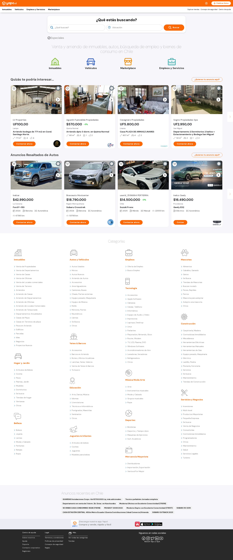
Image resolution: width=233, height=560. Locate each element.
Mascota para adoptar (193, 298)
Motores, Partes (79, 310)
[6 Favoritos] (67, 88)
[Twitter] (152, 538)
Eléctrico (187, 358)
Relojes (19, 450)
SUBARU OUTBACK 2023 (162, 512)
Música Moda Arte (135, 379)
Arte (129, 386)
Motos (75, 270)
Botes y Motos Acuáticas (83, 358)
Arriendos (20, 290)
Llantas (75, 317)
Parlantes (131, 330)
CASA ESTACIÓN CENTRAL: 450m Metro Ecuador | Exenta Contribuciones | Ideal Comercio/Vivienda (105, 512)
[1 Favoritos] (121, 88)
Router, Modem (134, 338)
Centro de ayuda (225, 9)
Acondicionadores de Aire (139, 350)
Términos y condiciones (54, 538)
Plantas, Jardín (22, 381)
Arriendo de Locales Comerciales (30, 306)
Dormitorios (21, 389)
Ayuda (24, 541)
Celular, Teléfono (134, 307)
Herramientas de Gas (192, 350)
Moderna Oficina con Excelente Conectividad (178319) (142, 503)
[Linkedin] (157, 538)
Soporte (25, 544)
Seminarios (76, 414)
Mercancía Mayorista (136, 456)
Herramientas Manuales (193, 346)
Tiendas (71, 541)
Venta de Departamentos (27, 270)
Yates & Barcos (78, 343)
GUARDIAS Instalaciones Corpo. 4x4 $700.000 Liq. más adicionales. (92, 499)
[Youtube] (161, 538)
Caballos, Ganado (191, 270)
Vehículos (19, 9)
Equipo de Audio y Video (138, 315)
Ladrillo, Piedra (189, 362)
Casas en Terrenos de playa (28, 321)
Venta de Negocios (191, 426)
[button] (58, 100)
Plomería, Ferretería (191, 366)
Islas (18, 337)
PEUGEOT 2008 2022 (113, 508)
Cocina (19, 374)
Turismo (186, 457)
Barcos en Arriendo (80, 354)
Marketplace (54, 9)
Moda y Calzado (23, 442)
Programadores (190, 438)
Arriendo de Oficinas (25, 302)
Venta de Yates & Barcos (83, 366)
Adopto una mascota (192, 302)
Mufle (74, 306)
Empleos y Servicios (36, 9)
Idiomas (75, 398)
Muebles (19, 385)
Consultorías (188, 430)
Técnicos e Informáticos (82, 406)
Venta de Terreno (24, 286)
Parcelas (20, 333)
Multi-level (187, 410)
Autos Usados (78, 266)
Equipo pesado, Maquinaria (84, 298)
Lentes (19, 438)
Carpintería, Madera (192, 330)
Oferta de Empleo (135, 266)
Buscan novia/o (189, 286)
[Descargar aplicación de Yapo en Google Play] (156, 524)
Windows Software (135, 346)
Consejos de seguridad (209, 9)
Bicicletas (131, 427)
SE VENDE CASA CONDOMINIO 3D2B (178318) (81, 508)
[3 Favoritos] (67, 164)
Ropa (18, 453)
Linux (129, 326)
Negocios (20, 341)
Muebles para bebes (81, 454)
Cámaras (131, 303)
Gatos (186, 274)
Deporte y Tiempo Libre (138, 431)
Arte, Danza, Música (80, 394)
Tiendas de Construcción (194, 381)
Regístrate (26, 551)
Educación (75, 387)
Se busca (20, 393)
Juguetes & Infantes (80, 436)
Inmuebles (7, 9)
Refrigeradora (133, 358)
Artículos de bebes (80, 443)
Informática (132, 311)
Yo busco (76, 370)
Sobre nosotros (28, 538)
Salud (185, 450)
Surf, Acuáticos (134, 439)
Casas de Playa (22, 317)
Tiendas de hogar (24, 397)
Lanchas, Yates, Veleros (82, 362)
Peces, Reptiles (189, 290)
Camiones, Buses (79, 290)
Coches (75, 446)
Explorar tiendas (193, 9)
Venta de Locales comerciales (29, 282)
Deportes (130, 420)
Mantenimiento (189, 378)
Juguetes (76, 450)
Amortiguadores (79, 286)
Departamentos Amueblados (29, 314)
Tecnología (131, 288)
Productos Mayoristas (193, 414)
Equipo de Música (79, 302)
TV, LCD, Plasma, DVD (136, 342)
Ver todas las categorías (78, 538)
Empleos (129, 259)
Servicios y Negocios (192, 399)
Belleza (18, 423)
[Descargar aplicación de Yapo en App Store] (145, 524)
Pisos (18, 378)
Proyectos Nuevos (24, 345)
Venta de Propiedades (26, 266)
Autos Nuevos (78, 274)
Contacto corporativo (31, 548)
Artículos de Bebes (24, 370)
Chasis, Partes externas (82, 294)
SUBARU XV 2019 (184, 508)
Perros (186, 294)
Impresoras (132, 318)
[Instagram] (148, 538)
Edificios (19, 329)
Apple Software (134, 299)
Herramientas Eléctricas (193, 342)
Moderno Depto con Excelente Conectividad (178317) (150, 508)
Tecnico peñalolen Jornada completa (141, 499)
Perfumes (20, 445)
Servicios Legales (190, 453)
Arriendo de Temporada (26, 310)
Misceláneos (188, 338)
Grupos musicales (135, 398)
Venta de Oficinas (24, 278)
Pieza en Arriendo (24, 325)
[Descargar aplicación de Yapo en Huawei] (137, 524)
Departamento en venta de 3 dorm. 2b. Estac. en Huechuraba (89, 503)
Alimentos (187, 266)
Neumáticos (77, 314)
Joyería (19, 434)
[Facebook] (143, 538)
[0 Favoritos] (14, 88)
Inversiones (188, 406)
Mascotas (186, 259)
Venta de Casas (23, 274)
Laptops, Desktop (135, 322)
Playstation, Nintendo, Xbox (139, 334)
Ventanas (20, 401)
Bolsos (19, 430)
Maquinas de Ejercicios (137, 435)
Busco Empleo (133, 270)
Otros (18, 405)
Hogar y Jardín (22, 363)
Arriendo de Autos (80, 278)
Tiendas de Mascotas (192, 282)
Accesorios (77, 282)
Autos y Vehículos (79, 259)
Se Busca (76, 321)
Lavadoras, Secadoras (137, 354)
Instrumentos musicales (137, 390)
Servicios (187, 370)
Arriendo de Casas (24, 294)
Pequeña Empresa (191, 418)
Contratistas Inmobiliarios (194, 334)
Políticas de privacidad (54, 541)
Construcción (188, 323)
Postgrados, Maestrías (82, 410)
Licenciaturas (78, 402)
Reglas (47, 548)
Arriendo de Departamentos (28, 298)
